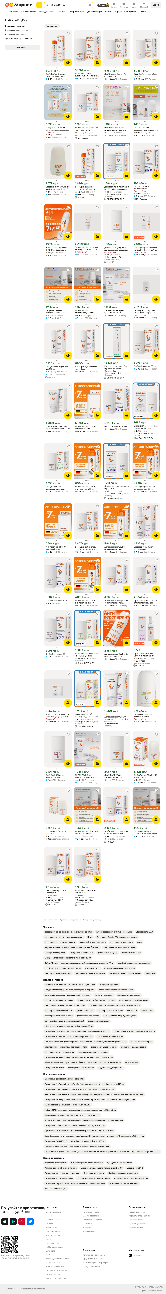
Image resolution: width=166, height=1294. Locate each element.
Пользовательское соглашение (33, 1289)
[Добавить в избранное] (68, 33)
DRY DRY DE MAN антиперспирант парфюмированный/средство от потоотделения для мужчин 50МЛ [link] (146, 187)
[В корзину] (68, 63)
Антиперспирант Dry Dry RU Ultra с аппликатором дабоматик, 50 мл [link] (116, 655)
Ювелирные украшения (56, 1278)
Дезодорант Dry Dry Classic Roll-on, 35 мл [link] (86, 891)
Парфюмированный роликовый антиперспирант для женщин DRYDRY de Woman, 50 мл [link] (146, 832)
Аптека (49, 1239)
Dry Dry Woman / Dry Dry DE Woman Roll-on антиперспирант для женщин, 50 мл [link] (145, 776)
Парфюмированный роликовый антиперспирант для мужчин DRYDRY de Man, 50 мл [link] (58, 311)
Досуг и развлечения (55, 1212)
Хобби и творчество (54, 1247)
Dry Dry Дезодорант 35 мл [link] (145, 366)
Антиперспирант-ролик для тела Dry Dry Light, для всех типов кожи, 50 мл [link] (57, 715)
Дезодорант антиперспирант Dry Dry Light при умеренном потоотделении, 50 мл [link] (116, 188)
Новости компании (137, 1212)
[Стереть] (90, 5)
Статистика (11, 1289)
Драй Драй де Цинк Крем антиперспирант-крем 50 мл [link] (58, 427)
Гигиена (49, 1224)
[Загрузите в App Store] (4, 1225)
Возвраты (87, 1227)
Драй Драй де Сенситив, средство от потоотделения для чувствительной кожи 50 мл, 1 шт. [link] (87, 548)
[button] (52, 26)
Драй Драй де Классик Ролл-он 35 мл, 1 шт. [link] (116, 75)
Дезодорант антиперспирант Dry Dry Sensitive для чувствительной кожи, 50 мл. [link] (146, 427)
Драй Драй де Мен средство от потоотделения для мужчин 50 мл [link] (116, 601)
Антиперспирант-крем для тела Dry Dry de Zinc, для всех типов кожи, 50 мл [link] (87, 248)
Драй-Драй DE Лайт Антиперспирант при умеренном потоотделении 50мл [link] (116, 776)
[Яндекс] (159, 1290)
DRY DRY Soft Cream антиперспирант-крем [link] (84, 776)
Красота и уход (52, 1243)
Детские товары (53, 1274)
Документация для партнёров (95, 1263)
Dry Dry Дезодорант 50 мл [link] (115, 426)
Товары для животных (55, 1266)
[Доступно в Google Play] (13, 1225)
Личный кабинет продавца (94, 1255)
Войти (156, 5)
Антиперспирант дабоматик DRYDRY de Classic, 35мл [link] (57, 249)
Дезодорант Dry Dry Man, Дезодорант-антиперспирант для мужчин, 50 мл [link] (56, 891)
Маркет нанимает (136, 1227)
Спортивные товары (54, 1263)
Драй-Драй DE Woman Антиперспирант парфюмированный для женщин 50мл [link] (55, 776)
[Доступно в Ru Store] (30, 1225)
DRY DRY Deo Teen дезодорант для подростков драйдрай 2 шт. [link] (146, 129)
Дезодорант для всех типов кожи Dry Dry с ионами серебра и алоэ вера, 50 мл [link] (87, 654)
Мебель (49, 1216)
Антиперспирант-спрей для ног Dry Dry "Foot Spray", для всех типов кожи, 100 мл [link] (146, 249)
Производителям (136, 1220)
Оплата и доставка (91, 1216)
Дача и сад (50, 1251)
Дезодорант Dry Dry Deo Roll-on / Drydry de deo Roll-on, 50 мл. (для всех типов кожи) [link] (58, 188)
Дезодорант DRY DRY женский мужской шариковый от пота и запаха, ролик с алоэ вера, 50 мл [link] (146, 715)
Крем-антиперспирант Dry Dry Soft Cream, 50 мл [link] (115, 367)
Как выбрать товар (91, 1212)
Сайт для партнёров (91, 1267)
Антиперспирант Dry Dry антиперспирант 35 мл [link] (85, 488)
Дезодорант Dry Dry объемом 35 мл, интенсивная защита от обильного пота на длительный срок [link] (87, 74)
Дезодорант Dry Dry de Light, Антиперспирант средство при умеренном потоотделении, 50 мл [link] (116, 249)
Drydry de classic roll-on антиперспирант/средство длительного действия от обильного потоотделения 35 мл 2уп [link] (57, 129)
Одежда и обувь (53, 1231)
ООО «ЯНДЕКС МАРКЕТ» (152, 1287)
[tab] (12, 12)
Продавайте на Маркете (93, 1259)
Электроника (51, 1227)
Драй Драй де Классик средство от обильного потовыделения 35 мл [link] (55, 75)
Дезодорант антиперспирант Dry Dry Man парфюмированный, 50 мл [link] (116, 487)
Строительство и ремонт (56, 1270)
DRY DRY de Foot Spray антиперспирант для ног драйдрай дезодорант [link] (114, 129)
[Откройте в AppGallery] (21, 1225)
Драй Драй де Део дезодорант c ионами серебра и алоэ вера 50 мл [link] (57, 488)
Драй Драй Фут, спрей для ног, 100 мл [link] (57, 368)
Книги (48, 1255)
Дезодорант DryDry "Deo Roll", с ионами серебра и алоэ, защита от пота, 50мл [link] (145, 311)
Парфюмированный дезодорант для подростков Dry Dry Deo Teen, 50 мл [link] (87, 715)
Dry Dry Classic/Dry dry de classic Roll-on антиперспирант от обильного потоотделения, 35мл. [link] (57, 832)
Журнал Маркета (90, 1231)
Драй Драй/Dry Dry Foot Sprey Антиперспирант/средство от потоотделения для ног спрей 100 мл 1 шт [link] (146, 654)
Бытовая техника (53, 1220)
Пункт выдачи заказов (138, 1224)
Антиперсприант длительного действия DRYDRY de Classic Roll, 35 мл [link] (87, 311)
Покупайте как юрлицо (92, 1220)
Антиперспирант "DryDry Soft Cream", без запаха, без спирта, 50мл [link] (116, 718)
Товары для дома (53, 1235)
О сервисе (87, 1224)
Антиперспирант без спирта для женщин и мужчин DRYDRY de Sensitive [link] (87, 832)
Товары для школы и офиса (57, 1259)
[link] (68, 932)
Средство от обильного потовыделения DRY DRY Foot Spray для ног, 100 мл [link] (145, 548)
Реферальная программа (139, 1216)
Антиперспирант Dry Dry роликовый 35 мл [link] (85, 427)
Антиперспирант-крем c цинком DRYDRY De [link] (114, 311)
